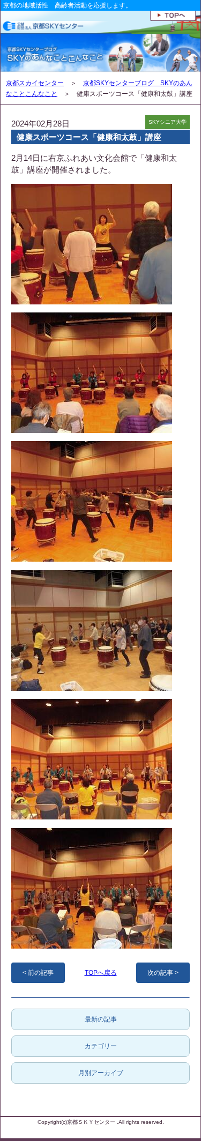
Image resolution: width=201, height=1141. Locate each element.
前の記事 (41, 972)
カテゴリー (101, 1046)
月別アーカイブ (100, 1073)
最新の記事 (101, 1019)
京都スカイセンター (35, 83)
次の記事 (160, 972)
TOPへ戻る (101, 972)
